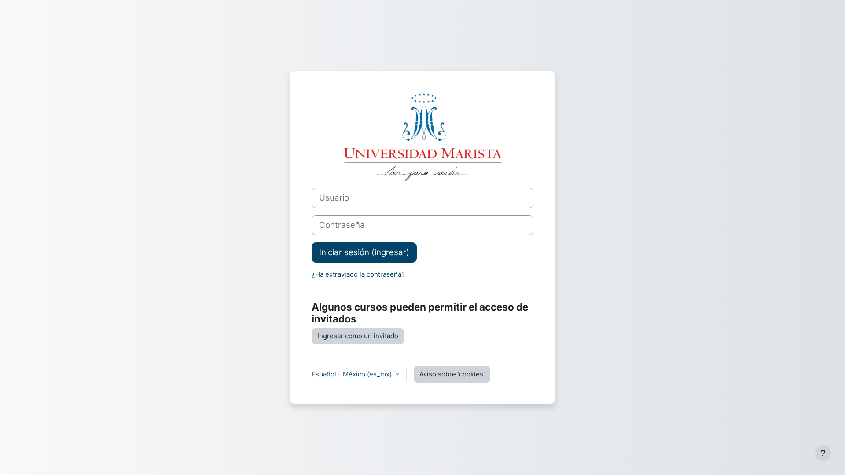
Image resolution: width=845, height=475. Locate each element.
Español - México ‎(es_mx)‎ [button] (352, 374)
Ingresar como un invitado (357, 336)
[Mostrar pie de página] (823, 453)
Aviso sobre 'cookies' (452, 374)
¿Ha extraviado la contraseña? (358, 274)
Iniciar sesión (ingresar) (364, 252)
